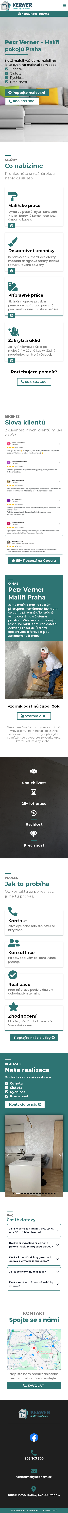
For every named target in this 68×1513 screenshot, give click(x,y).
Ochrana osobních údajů (47, 1510)
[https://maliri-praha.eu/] (16, 5)
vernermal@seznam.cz (34, 1477)
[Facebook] (34, 1437)
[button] (64, 6)
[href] (34, 1349)
